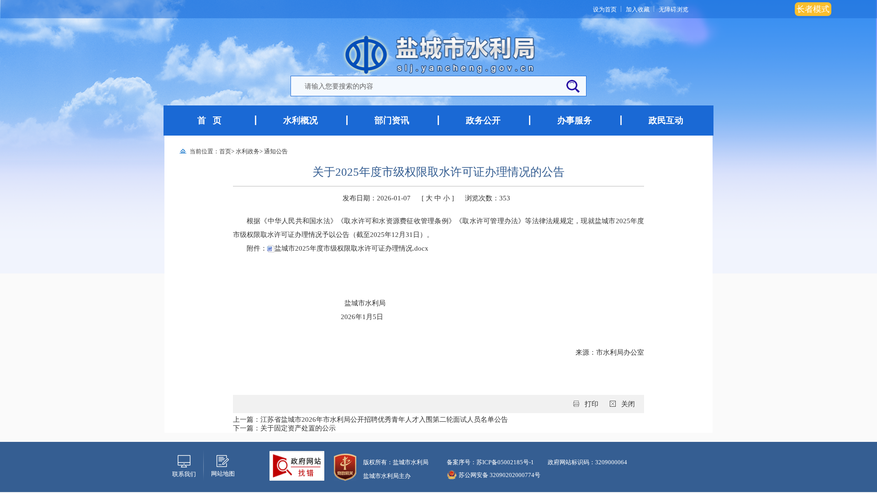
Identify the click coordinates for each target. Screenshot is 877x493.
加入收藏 (638, 9)
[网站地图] (223, 460)
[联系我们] (184, 460)
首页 (225, 151)
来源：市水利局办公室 (610, 352)
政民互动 (666, 120)
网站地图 (223, 473)
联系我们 (184, 474)
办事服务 (574, 120)
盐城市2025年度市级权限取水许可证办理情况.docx (351, 248)
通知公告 (276, 151)
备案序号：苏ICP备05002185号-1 (490, 462)
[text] (425, 86)
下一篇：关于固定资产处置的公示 (284, 428)
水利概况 (300, 120)
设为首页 (605, 9)
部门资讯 (392, 120)
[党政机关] (345, 466)
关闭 (628, 404)
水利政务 (247, 151)
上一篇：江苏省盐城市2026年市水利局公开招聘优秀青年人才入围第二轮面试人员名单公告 (370, 419)
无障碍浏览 (673, 9)
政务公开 (483, 120)
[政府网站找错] (296, 465)
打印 (591, 404)
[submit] (573, 86)
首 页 (209, 120)
